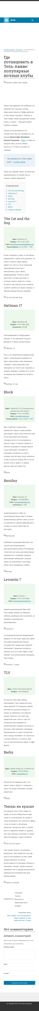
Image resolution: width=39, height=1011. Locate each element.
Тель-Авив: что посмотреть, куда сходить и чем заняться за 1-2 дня (19, 916)
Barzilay (10, 199)
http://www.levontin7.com (22, 601)
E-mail (6, 973)
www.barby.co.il (22, 774)
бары (23, 140)
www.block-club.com (22, 416)
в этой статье (19, 162)
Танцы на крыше (13, 209)
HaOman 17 (11, 193)
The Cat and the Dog (15, 191)
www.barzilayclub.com (22, 502)
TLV (8, 204)
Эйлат (7, 32)
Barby (9, 207)
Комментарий (9, 947)
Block (9, 196)
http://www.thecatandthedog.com (22, 244)
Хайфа (8, 28)
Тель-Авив (13, 20)
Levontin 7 (11, 201)
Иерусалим (10, 24)
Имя (6, 964)
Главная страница (9, 49)
